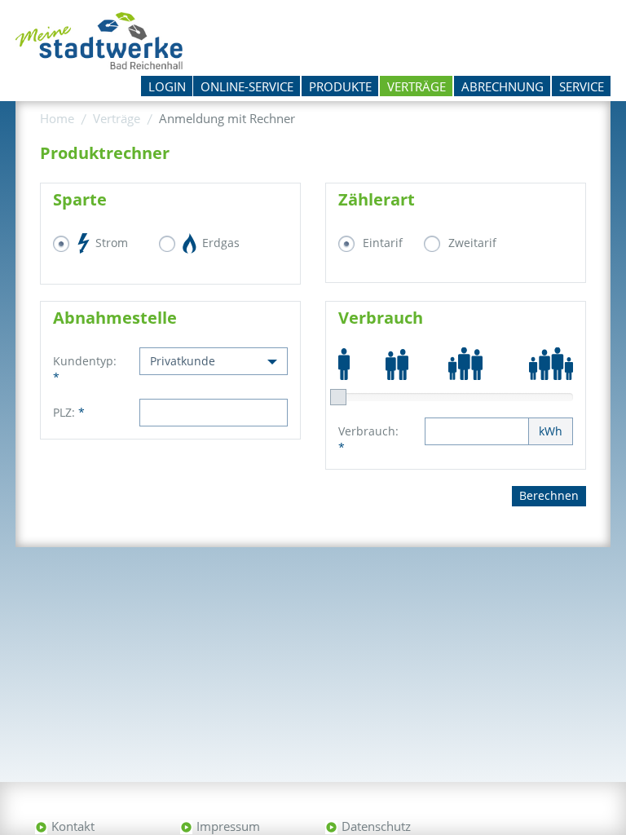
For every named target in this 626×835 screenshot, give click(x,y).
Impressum (228, 826)
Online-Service (247, 86)
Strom (110, 242)
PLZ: (69, 412)
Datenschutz (376, 826)
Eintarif (383, 242)
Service (581, 86)
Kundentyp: (84, 369)
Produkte (340, 86)
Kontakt (73, 826)
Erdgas (219, 242)
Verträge (416, 86)
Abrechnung (502, 86)
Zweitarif (472, 242)
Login (167, 86)
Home (57, 118)
